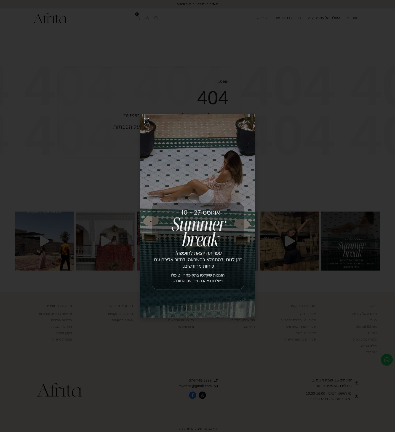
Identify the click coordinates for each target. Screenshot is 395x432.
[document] (197, 216)
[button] (146, 120)
